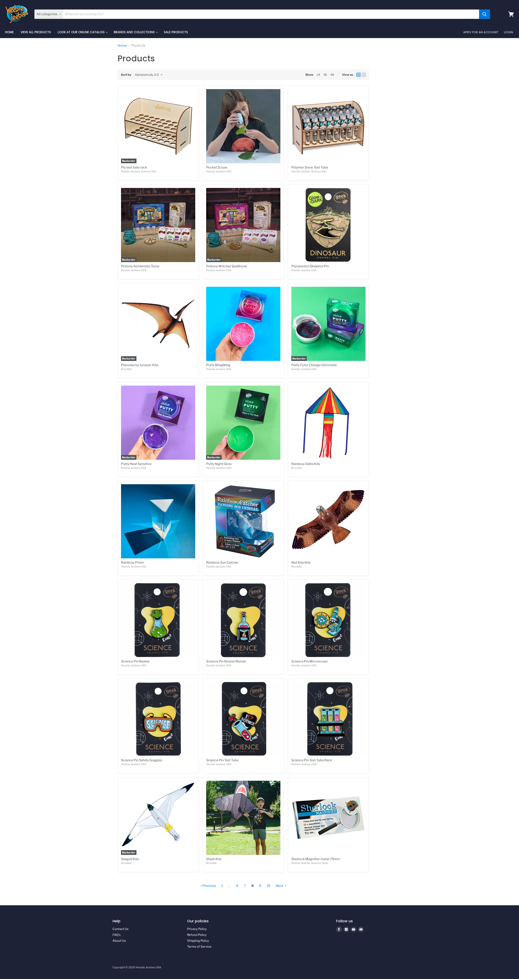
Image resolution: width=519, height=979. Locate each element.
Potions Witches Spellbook (226, 266)
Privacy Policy (197, 929)
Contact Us (121, 929)
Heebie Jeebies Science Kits (138, 171)
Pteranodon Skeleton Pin (310, 266)
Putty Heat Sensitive (136, 464)
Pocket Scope (216, 167)
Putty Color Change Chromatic (314, 365)
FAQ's (117, 935)
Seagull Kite (130, 859)
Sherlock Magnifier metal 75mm (315, 859)
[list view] (364, 75)
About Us (119, 941)
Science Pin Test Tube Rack (311, 760)
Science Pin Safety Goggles (141, 760)
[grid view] (358, 75)
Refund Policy (197, 935)
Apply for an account (480, 32)
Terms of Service (199, 946)
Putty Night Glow (219, 464)
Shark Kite (214, 859)
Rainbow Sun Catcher (222, 562)
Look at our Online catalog (81, 32)
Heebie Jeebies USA (218, 171)
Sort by (126, 75)
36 (325, 74)
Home (9, 32)
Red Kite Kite (301, 562)
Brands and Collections (134, 32)
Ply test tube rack (134, 167)
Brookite (126, 369)
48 (332, 74)
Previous (209, 886)
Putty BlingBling (218, 365)
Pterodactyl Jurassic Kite (139, 365)
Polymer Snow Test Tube (309, 167)
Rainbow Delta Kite (305, 464)
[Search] (484, 14)
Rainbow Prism (132, 562)
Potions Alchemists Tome (140, 266)
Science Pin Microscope (309, 661)
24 (318, 74)
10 (268, 886)
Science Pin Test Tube (222, 760)
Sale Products (176, 32)
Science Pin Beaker (135, 661)
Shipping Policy (198, 941)
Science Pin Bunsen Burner (226, 661)
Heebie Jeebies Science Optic (309, 863)
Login (508, 32)
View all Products (35, 32)
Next (280, 886)
